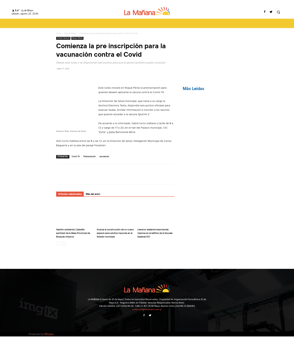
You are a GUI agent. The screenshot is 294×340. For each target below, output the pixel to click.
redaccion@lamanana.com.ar (147, 309)
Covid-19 (76, 157)
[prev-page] (58, 243)
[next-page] (64, 243)
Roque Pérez (70, 33)
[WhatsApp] (83, 76)
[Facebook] (265, 12)
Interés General (63, 38)
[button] (278, 12)
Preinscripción (89, 157)
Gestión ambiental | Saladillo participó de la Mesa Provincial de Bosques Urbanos (73, 233)
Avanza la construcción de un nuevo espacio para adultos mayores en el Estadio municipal (115, 233)
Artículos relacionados (70, 194)
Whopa (48, 334)
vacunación (104, 157)
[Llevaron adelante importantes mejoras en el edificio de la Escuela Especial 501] (156, 214)
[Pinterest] (75, 76)
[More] (91, 76)
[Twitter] (271, 12)
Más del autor (93, 194)
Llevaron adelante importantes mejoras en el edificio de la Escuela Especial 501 (155, 233)
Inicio (58, 33)
